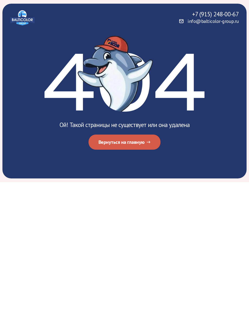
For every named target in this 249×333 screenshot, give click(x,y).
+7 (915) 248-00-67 (215, 14)
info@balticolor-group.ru (213, 21)
